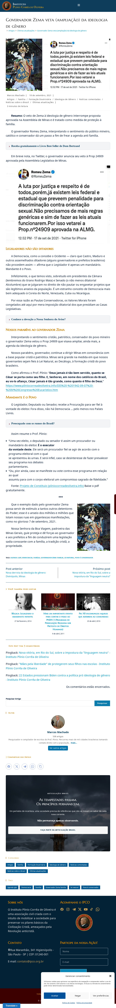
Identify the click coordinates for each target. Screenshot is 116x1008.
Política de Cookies (68, 1003)
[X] (80, 909)
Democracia (27, 558)
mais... (74, 742)
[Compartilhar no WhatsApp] (33, 767)
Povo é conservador (84, 558)
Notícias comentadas (90, 99)
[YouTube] (86, 909)
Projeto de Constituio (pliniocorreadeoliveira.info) (52, 486)
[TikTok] (92, 909)
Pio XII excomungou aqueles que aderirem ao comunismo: (93, 615)
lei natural (69, 558)
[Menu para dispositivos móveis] (78, 6)
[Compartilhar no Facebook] (9, 767)
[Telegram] (74, 909)
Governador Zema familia (52, 558)
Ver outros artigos (58, 748)
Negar (78, 995)
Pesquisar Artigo (13, 699)
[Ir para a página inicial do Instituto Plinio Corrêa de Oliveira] (84, 922)
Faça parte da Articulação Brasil (57, 830)
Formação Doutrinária (40, 99)
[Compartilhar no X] (17, 767)
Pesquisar (102, 703)
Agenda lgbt (15, 558)
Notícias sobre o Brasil (17, 102)
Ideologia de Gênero (65, 99)
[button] (110, 976)
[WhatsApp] (97, 909)
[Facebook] (62, 909)
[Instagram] (68, 909)
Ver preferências (101, 995)
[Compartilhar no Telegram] (25, 767)
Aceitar (54, 995)
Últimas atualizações (43, 102)
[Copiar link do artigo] (40, 767)
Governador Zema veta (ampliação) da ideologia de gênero (62, 30)
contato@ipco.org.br (30, 961)
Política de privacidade (84, 1003)
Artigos (10, 99)
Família (21, 99)
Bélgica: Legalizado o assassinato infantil (23, 615)
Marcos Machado (15, 95)
